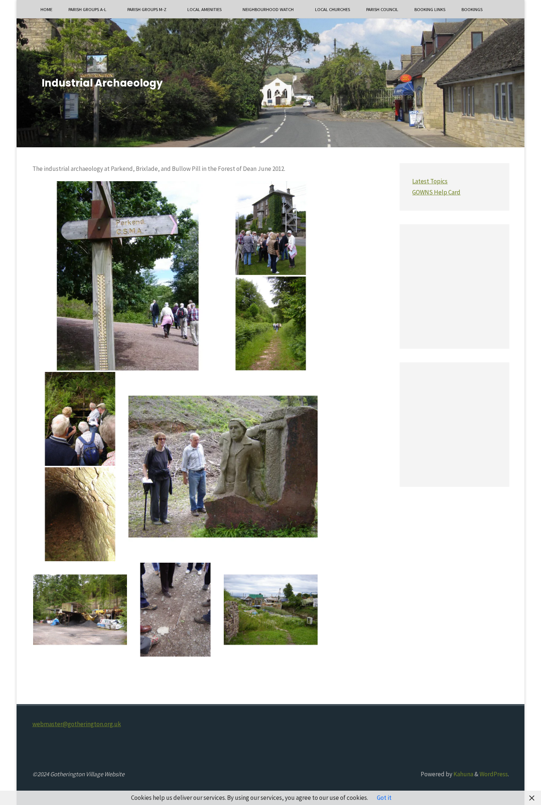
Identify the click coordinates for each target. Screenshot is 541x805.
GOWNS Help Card (436, 192)
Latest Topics (430, 181)
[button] (127, 275)
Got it (384, 798)
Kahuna (462, 774)
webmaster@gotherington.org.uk (76, 724)
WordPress (494, 774)
